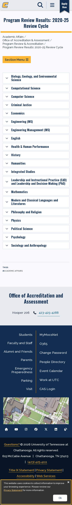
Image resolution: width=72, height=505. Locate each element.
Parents (26, 360)
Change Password (53, 352)
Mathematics (19, 192)
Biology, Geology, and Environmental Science (34, 78)
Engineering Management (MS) (30, 130)
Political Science (22, 228)
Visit (29, 389)
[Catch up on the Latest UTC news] (65, 428)
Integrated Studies (23, 171)
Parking (26, 380)
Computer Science (22, 96)
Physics (16, 220)
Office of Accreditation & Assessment (26, 40)
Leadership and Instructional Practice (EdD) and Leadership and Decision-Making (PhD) (39, 182)
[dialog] (36, 492)
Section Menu (15, 59)
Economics (17, 113)
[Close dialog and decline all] (68, 482)
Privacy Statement (49, 470)
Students (25, 334)
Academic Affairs (13, 36)
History (15, 155)
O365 (43, 343)
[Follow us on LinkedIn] (56, 428)
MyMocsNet (49, 334)
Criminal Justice (21, 105)
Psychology (18, 237)
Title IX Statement (21, 470)
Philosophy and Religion (26, 212)
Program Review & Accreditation (23, 43)
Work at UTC (49, 380)
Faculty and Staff (19, 343)
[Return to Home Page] (6, 428)
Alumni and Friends (18, 351)
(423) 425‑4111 (37, 462)
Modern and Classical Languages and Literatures (34, 202)
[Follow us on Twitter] (46, 428)
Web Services (45, 476)
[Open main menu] (52, 5)
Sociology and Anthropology (29, 245)
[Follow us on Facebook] (36, 428)
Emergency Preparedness (21, 370)
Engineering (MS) (22, 121)
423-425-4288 (49, 312)
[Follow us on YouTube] (16, 428)
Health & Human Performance (30, 146)
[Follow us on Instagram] (26, 428)
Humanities (18, 163)
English (15, 138)
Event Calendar (51, 371)
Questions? (12, 444)
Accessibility (25, 476)
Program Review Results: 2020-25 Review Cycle (33, 47)
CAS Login (47, 389)
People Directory (52, 362)
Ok (60, 498)
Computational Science (25, 88)
